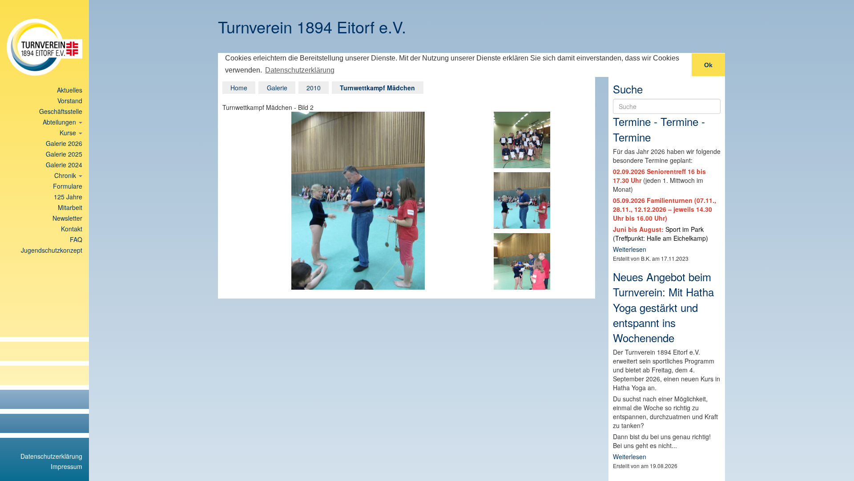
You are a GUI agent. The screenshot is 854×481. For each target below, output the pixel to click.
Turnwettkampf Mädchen (377, 87)
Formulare (67, 186)
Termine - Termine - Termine (659, 128)
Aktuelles (69, 89)
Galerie (277, 87)
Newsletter (67, 218)
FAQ (76, 239)
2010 (313, 87)
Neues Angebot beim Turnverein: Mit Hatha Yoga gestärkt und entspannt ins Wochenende (663, 307)
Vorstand (69, 100)
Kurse (69, 132)
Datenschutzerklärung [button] (299, 70)
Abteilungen (60, 121)
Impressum (66, 466)
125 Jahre (68, 196)
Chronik (66, 175)
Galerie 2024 (64, 164)
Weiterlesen (629, 249)
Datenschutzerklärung (51, 456)
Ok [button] (708, 65)
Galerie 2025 (64, 154)
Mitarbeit (70, 207)
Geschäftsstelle (60, 111)
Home (238, 87)
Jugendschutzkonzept (51, 250)
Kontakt (71, 228)
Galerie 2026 (64, 143)
